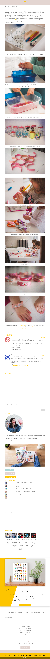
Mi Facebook (6, 515)
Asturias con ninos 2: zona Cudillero (23, 497)
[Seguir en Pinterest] (26, 641)
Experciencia (29, 13)
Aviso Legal (25, 624)
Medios (25, 634)
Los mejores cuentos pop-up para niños (24, 488)
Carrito (25, 639)
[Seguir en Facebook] (21, 641)
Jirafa (12, 355)
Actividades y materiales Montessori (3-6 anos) (25, 491)
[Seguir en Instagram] (29, 641)
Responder (43, 337)
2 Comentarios (14, 6)
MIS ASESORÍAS (10, 477)
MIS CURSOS (9, 470)
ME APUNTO (25, 647)
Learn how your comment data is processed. (30, 404)
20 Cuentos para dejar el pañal (22, 494)
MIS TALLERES (10, 473)
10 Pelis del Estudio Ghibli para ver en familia (25, 482)
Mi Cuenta (25, 636)
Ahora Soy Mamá (21, 325)
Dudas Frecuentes (25, 632)
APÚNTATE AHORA (25, 605)
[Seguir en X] (24, 641)
